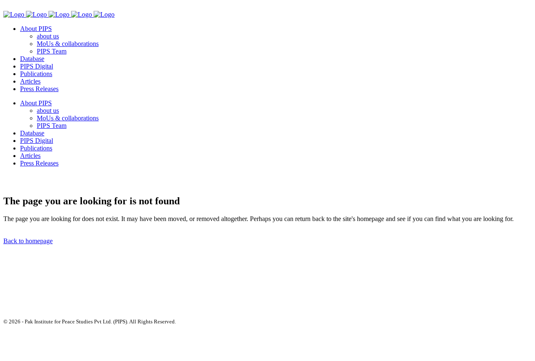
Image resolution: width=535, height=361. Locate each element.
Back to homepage (28, 240)
